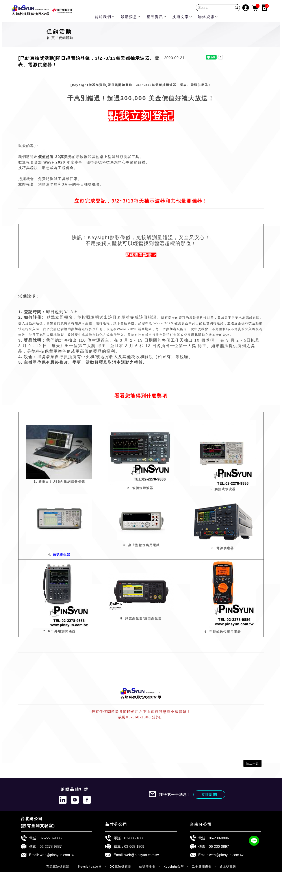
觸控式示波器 (223, 489)
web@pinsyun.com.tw (57, 855)
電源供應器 (223, 548)
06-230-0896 (219, 838)
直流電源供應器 (57, 866)
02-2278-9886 (51, 838)
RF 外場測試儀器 (62, 631)
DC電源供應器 (120, 866)
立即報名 (64, 317)
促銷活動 (66, 38)
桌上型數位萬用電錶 (144, 545)
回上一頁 (252, 763)
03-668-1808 (134, 838)
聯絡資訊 (206, 17)
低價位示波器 (142, 488)
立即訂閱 (209, 794)
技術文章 (180, 17)
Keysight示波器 (89, 866)
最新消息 (129, 17)
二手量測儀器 (202, 866)
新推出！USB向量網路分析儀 (62, 481)
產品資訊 (155, 17)
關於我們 (103, 17)
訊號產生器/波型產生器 (143, 618)
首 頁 (51, 38)
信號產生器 (147, 866)
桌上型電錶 (227, 866)
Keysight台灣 (173, 866)
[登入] (245, 7)
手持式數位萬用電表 (225, 631)
